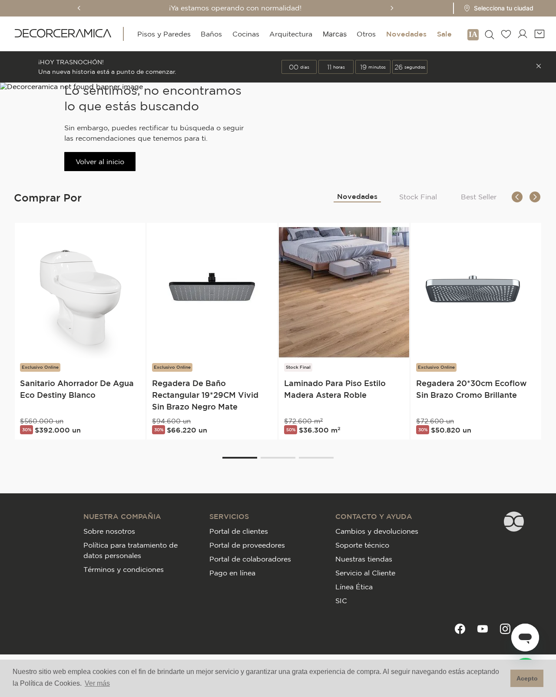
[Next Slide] (392, 8)
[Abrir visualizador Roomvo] (473, 34)
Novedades (406, 34)
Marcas (335, 34)
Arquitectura (290, 34)
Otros (366, 34)
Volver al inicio (100, 161)
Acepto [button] (527, 678)
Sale (444, 34)
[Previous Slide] (79, 8)
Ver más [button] (97, 683)
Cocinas (245, 34)
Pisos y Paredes (164, 34)
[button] (496, 8)
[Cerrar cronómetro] (539, 67)
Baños (211, 34)
